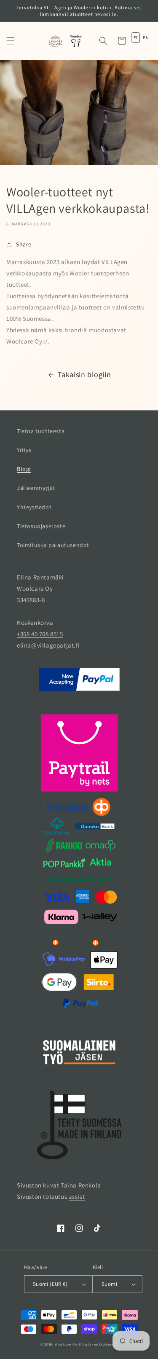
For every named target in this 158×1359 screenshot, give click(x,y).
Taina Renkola (81, 1185)
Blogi (24, 469)
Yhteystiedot (34, 507)
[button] (10, 41)
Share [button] (24, 244)
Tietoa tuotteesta (40, 431)
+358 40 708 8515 (40, 634)
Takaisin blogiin (84, 374)
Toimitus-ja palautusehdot (53, 545)
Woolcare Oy (66, 1344)
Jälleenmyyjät (36, 488)
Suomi (109, 1284)
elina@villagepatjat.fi (48, 645)
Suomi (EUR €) (50, 1284)
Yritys (24, 450)
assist (77, 1196)
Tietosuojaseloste (41, 526)
